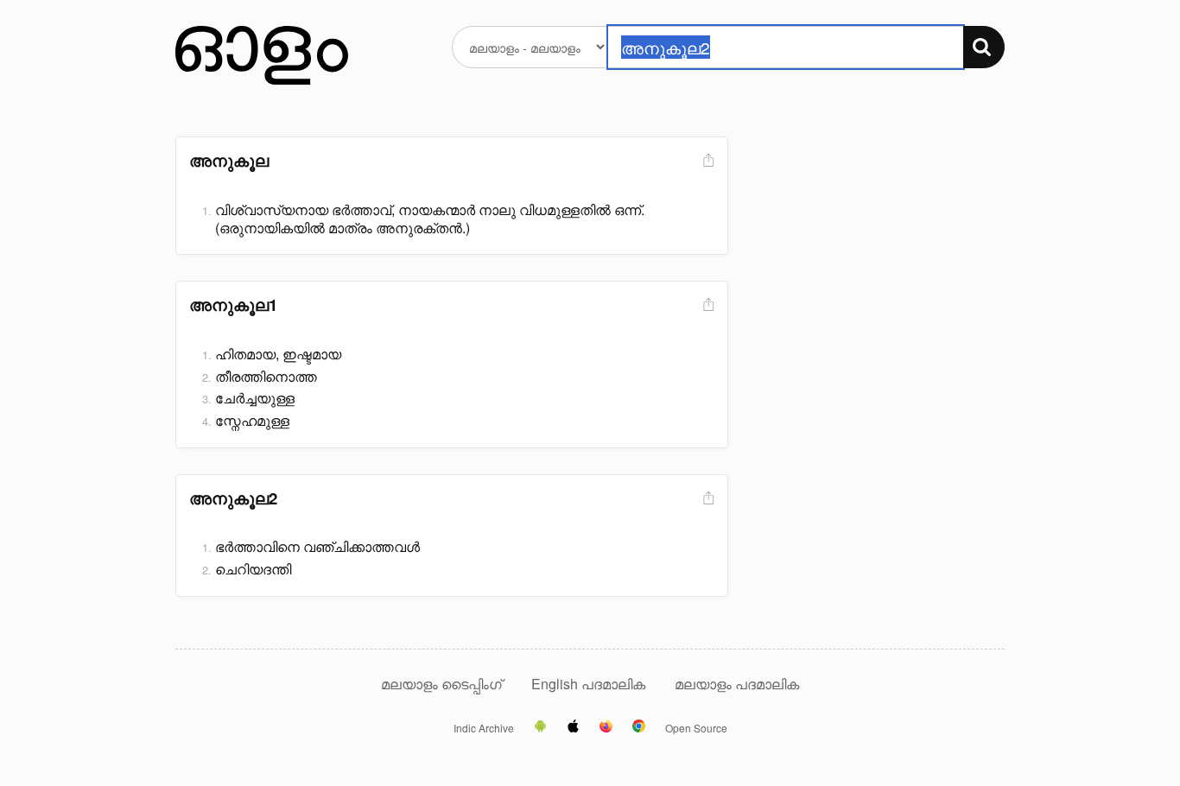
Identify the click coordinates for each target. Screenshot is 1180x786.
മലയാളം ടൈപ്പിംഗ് (441, 684)
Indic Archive (484, 728)
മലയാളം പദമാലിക (737, 684)
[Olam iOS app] (573, 727)
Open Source (696, 728)
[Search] (984, 47)
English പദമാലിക (590, 684)
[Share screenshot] (706, 161)
